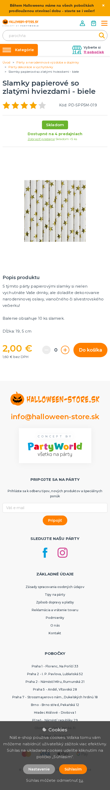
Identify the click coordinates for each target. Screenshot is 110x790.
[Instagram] (63, 553)
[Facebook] (45, 553)
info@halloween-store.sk (55, 416)
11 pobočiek (94, 52)
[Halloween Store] (20, 22)
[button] (83, 23)
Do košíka (90, 350)
